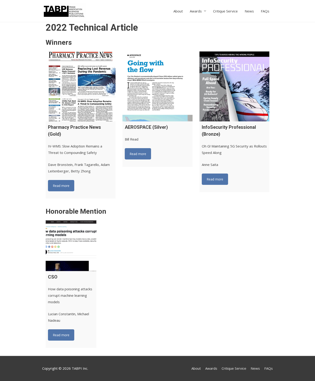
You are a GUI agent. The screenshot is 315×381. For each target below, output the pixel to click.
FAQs (265, 11)
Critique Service (225, 11)
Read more (61, 185)
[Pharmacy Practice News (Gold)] (81, 86)
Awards (196, 11)
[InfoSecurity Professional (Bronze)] (234, 86)
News (249, 11)
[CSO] (71, 245)
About (178, 11)
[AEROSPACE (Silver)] (157, 86)
